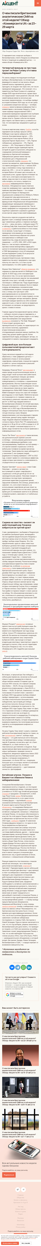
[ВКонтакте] (12, 967)
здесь (4, 651)
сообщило (15, 821)
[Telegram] (17, 967)
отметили (26, 866)
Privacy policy (20, 1227)
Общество (20, 1197)
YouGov (28, 129)
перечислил (20, 624)
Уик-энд (20, 1206)
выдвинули (6, 321)
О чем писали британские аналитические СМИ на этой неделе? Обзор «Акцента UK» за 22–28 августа (19, 1038)
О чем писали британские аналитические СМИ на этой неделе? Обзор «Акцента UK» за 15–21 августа (19, 1070)
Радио (20, 1214)
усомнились (6, 229)
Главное (21, 1195)
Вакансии (20, 1220)
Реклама (20, 1218)
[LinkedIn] (29, 967)
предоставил (21, 467)
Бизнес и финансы (20, 1200)
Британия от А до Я (21, 1202)
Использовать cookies (10, 1243)
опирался (5, 107)
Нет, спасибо (26, 1243)
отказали (5, 794)
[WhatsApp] (23, 967)
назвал (18, 796)
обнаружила (6, 807)
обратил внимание (28, 269)
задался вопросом (9, 906)
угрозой (29, 800)
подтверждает (10, 735)
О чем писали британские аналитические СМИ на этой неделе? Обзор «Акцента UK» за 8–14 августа (19, 1102)
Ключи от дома (20, 1211)
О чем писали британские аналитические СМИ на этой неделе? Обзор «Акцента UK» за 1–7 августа (19, 1134)
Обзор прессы (20, 1209)
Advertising (20, 1224)
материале (6, 183)
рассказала (20, 435)
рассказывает (28, 370)
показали (24, 161)
